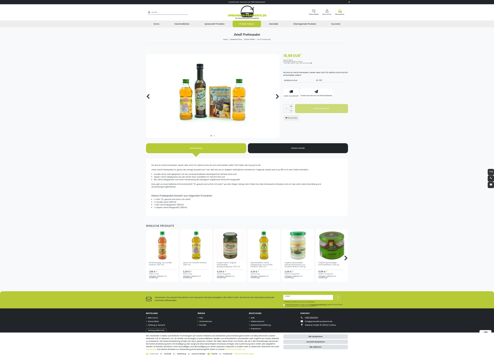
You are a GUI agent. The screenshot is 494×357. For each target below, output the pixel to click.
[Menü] (489, 331)
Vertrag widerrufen (156, 330)
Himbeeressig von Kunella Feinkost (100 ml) (160, 264)
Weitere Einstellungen (244, 353)
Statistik (167, 353)
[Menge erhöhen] (291, 106)
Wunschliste (292, 118)
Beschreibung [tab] (196, 148)
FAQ (201, 318)
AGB (252, 318)
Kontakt (202, 325)
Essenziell (154, 353)
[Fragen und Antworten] (491, 172)
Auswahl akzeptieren (315, 341)
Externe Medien (199, 353)
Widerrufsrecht (257, 321)
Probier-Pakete (247, 24)
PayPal (214, 353)
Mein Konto (153, 318)
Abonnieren (337, 297)
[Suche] (149, 12)
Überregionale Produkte (304, 24)
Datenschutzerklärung (261, 325)
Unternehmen (205, 321)
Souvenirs (335, 24)
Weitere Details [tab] (298, 148)
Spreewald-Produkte (214, 24)
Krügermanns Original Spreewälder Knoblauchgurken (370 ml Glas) (228, 265)
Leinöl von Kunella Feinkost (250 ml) (195, 264)
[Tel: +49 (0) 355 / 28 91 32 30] (491, 178)
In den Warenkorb (321, 108)
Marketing (181, 353)
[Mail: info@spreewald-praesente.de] (491, 185)
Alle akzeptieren (315, 336)
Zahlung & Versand (156, 325)
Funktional (227, 353)
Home (156, 24)
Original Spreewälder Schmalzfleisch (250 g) (328, 264)
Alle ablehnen (316, 347)
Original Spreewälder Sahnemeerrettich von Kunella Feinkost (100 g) (295, 265)
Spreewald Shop (236, 39)
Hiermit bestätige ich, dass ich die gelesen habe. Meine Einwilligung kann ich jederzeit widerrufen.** (313, 305)
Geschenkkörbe (181, 24)
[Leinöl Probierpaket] (212, 121)
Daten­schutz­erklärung (235, 349)
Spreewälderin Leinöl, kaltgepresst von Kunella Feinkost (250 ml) (261, 265)
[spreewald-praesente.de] (247, 12)
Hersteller (273, 24)
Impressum (256, 328)
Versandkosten (305, 63)
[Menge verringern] (291, 111)
